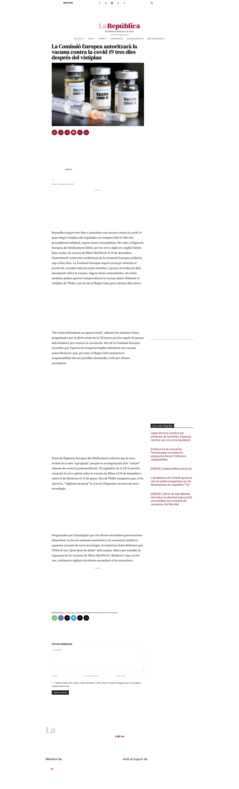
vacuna (115, 613)
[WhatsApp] (124, 3)
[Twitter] (118, 3)
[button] (152, 3)
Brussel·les (87, 613)
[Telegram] (112, 3)
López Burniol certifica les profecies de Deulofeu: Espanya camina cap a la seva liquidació (171, 436)
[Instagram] (105, 3)
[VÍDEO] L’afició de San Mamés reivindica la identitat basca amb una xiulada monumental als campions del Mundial (171, 499)
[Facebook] (99, 3)
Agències (68, 169)
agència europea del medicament (72, 613)
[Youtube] (123, 737)
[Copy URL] (80, 132)
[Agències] (58, 169)
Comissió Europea (97, 613)
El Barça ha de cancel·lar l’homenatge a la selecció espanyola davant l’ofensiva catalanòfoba (168, 454)
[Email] (86, 132)
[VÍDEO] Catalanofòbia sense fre (171, 469)
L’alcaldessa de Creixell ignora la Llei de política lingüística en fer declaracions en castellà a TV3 (171, 481)
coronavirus (108, 613)
